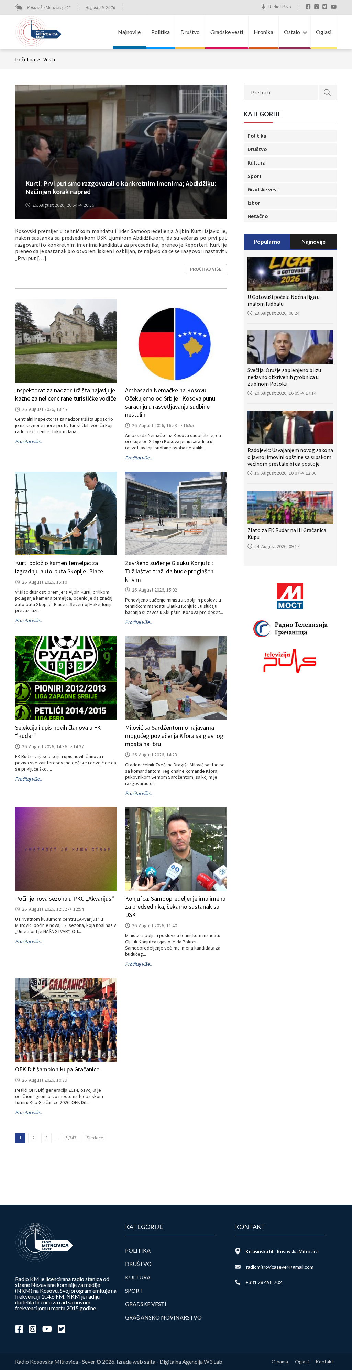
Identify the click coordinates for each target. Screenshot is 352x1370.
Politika (160, 32)
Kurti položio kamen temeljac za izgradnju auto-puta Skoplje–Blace (59, 567)
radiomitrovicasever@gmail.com (280, 1267)
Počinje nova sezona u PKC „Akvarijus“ (64, 898)
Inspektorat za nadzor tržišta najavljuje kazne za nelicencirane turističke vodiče (65, 394)
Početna (27, 59)
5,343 (70, 1138)
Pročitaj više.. (28, 441)
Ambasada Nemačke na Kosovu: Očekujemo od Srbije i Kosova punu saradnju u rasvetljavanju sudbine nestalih (170, 402)
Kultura (257, 162)
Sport (255, 176)
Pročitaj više (205, 269)
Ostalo (292, 32)
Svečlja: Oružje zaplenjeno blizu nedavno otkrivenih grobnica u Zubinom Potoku (284, 377)
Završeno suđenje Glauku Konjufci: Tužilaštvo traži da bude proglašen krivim (169, 571)
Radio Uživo (279, 6)
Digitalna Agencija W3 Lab (191, 1361)
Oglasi (323, 32)
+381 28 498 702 (263, 1282)
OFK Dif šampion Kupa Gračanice (57, 1069)
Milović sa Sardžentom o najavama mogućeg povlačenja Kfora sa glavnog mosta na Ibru (174, 735)
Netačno (258, 216)
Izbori (255, 202)
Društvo (190, 32)
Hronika (263, 32)
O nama (280, 1362)
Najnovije (129, 32)
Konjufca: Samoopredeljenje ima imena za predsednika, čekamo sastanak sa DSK (175, 907)
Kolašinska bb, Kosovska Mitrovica (282, 1251)
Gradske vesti (226, 32)
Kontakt (324, 1362)
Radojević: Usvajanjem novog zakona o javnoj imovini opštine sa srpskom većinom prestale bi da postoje (290, 457)
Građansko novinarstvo (163, 1317)
